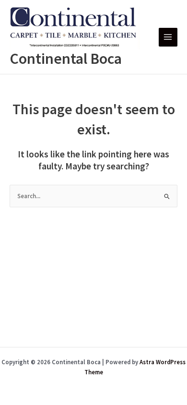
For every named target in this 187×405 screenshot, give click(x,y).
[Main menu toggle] (168, 37)
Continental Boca (66, 58)
